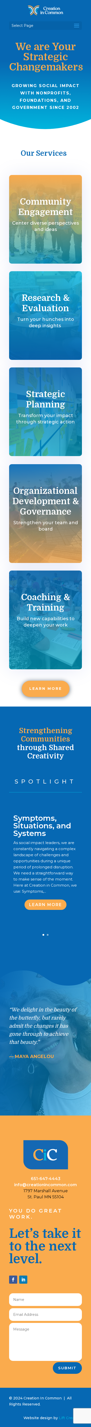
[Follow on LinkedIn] (23, 1280)
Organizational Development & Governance (45, 501)
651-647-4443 (45, 1178)
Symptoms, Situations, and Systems (42, 825)
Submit (67, 1367)
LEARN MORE (45, 688)
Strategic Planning (45, 399)
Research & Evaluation (46, 303)
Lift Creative (70, 1418)
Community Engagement (45, 207)
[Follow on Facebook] (13, 1280)
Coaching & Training (45, 602)
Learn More (45, 904)
